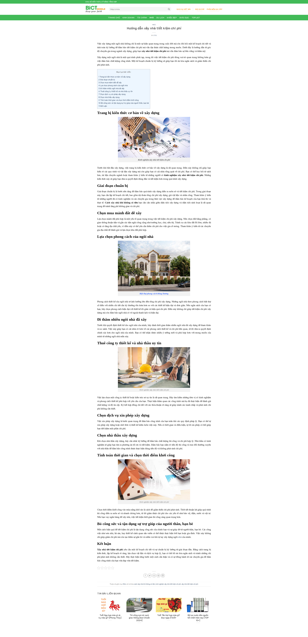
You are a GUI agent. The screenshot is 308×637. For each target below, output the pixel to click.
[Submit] (169, 9)
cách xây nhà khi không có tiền (144, 584)
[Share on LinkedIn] (163, 576)
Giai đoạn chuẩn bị (107, 79)
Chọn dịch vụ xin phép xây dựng (112, 94)
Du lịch (160, 17)
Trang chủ (114, 17)
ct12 (155, 35)
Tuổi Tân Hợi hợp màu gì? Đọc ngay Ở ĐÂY (168, 616)
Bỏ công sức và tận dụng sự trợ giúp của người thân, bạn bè (124, 103)
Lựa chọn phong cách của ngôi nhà (113, 85)
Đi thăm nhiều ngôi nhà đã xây (111, 88)
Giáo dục (184, 17)
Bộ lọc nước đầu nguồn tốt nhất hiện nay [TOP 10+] (198, 618)
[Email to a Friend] (154, 576)
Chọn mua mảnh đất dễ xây (110, 82)
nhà (180, 537)
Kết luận (103, 106)
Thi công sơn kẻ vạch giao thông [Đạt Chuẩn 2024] (139, 618)
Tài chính (142, 17)
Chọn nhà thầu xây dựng (109, 97)
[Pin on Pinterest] (158, 576)
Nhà (152, 17)
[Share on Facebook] (145, 576)
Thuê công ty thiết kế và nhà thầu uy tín (116, 91)
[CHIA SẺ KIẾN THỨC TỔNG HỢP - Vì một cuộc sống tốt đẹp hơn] (95, 9)
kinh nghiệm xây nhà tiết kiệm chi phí (168, 584)
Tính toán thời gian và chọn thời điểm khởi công (119, 100)
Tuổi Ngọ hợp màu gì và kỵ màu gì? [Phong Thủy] (110, 616)
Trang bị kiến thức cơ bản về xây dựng (114, 77)
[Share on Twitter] (150, 576)
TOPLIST (196, 17)
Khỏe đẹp (172, 17)
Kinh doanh (128, 17)
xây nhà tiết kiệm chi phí (190, 584)
